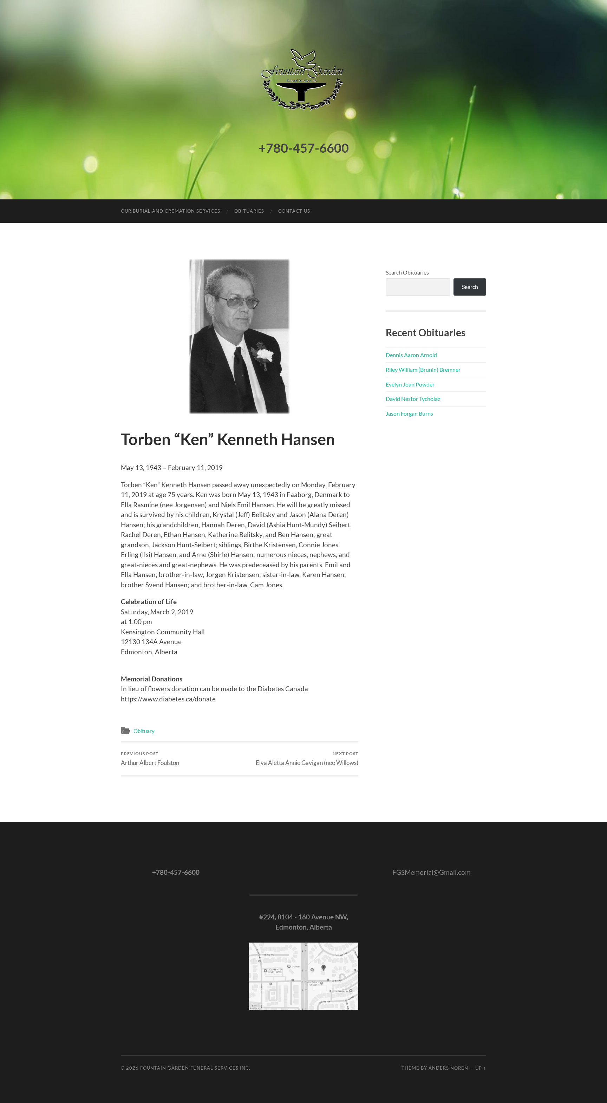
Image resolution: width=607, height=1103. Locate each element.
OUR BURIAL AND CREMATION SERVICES (170, 211)
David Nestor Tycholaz (413, 398)
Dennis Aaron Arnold (411, 354)
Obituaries (249, 211)
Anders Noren (448, 1068)
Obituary (144, 731)
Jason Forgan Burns (409, 413)
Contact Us (294, 211)
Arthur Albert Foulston (150, 758)
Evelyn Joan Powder (410, 384)
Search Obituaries (407, 272)
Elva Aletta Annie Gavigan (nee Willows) (307, 758)
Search (470, 286)
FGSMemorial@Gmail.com (431, 872)
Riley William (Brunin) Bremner (423, 369)
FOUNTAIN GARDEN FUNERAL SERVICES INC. (195, 1068)
